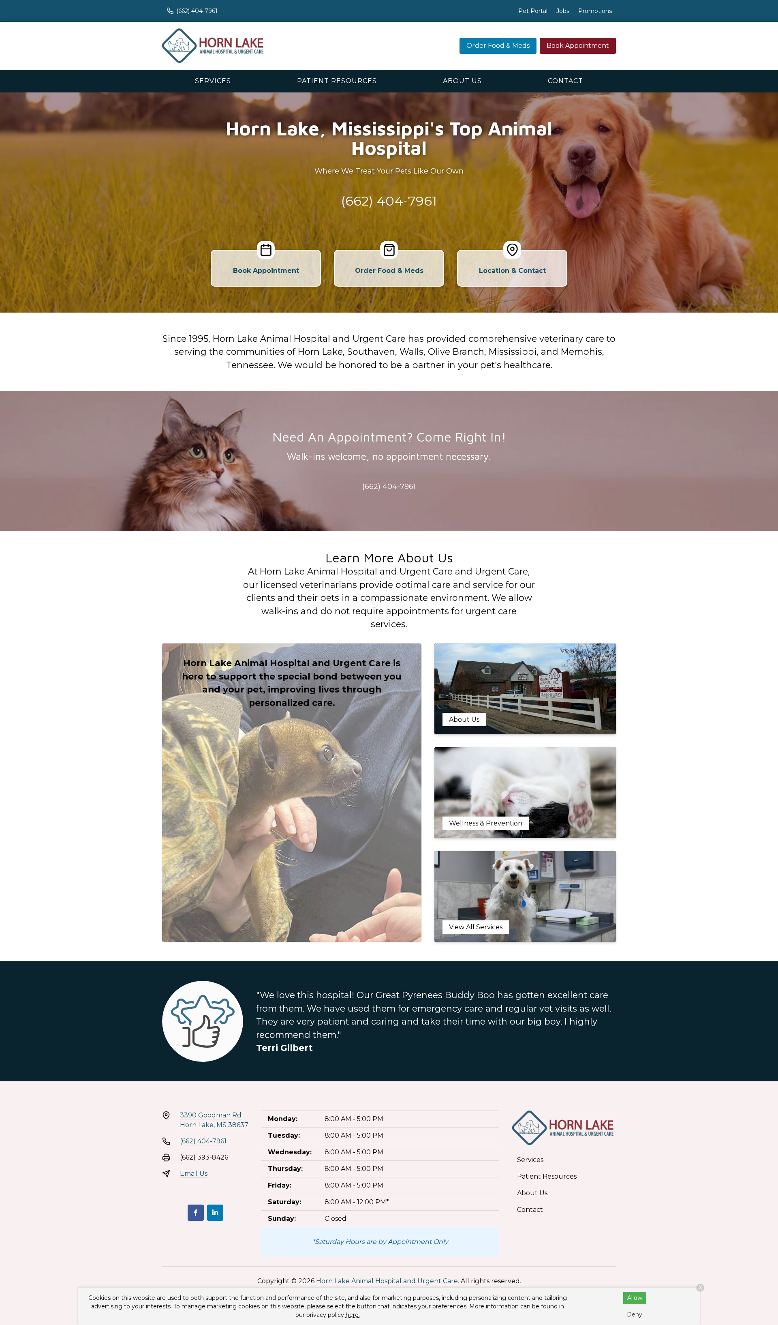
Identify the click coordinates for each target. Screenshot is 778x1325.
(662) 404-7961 (389, 201)
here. (353, 1315)
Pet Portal (532, 11)
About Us (462, 81)
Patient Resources (337, 81)
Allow (634, 1297)
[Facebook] (196, 1213)
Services (213, 81)
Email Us (193, 1173)
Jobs (562, 11)
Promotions (595, 11)
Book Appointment (578, 45)
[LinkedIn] (215, 1213)
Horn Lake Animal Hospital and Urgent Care (387, 1281)
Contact (565, 81)
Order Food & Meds (498, 45)
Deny (634, 1314)
